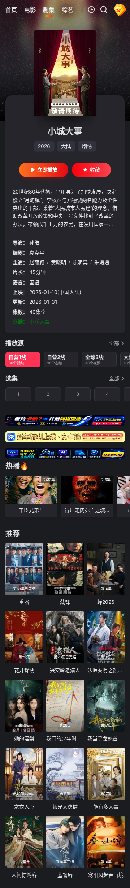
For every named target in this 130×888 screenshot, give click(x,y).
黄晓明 (58, 262)
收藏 (95, 169)
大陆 (66, 146)
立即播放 (47, 169)
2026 (44, 146)
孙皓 (34, 242)
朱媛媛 (101, 262)
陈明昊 (80, 262)
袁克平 (36, 253)
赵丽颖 (36, 262)
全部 (114, 343)
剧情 (87, 146)
